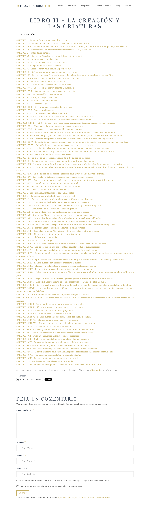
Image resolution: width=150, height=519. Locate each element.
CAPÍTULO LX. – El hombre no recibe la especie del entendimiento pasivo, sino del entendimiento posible (65, 224)
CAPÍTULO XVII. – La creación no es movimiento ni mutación (45, 88)
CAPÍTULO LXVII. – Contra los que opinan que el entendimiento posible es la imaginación (58, 247)
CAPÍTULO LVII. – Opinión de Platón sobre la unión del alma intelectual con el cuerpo (56, 215)
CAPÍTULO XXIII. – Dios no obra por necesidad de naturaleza (44, 107)
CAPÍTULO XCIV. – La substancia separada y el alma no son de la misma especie (53, 342)
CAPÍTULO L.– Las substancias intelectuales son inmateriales (45, 193)
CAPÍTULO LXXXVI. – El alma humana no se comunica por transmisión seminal (53, 317)
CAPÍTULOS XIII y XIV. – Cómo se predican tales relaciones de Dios (47, 78)
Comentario (25, 410)
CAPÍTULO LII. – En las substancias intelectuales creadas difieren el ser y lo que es (54, 199)
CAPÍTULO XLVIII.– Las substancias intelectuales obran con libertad (48, 186)
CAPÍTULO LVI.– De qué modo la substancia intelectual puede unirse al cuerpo (52, 212)
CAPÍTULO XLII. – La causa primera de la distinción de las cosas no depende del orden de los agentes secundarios (69, 164)
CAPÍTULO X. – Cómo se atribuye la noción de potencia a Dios (44, 68)
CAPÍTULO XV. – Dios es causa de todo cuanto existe (40, 81)
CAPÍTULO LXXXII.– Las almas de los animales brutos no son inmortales (50, 304)
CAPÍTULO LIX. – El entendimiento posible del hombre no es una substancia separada (56, 221)
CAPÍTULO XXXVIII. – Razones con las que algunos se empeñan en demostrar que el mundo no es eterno (65, 151)
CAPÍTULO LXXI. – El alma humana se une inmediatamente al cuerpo (48, 262)
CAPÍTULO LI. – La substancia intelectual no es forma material (45, 196)
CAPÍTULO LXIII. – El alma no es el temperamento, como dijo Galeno (48, 234)
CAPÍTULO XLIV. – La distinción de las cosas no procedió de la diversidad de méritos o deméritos (61, 173)
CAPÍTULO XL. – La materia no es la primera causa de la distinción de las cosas (53, 158)
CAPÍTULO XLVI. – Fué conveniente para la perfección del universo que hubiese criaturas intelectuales (64, 180)
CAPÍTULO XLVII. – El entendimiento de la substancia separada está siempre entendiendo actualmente (64, 351)
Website (21, 468)
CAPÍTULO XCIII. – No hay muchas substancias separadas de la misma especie (52, 339)
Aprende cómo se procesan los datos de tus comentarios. (84, 497)
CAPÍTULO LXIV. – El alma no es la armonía (36, 237)
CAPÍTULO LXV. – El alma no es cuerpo (34, 240)
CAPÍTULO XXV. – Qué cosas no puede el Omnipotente (41, 113)
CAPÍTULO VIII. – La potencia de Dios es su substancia (41, 62)
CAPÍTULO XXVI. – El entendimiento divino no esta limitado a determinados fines (55, 116)
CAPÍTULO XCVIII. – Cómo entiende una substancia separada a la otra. (48, 355)
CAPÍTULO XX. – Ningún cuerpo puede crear (37, 97)
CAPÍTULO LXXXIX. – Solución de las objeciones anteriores (44, 326)
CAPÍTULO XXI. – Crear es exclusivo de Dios (36, 100)
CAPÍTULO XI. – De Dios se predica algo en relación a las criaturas (46, 72)
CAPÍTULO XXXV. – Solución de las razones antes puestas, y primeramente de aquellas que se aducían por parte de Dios (72, 142)
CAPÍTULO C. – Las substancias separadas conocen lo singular (45, 361)
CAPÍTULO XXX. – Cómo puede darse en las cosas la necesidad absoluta (49, 126)
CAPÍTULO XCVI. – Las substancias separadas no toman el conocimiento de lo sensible (56, 348)
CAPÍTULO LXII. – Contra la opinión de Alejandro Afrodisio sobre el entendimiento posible (58, 231)
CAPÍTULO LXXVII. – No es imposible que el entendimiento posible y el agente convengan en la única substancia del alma (73, 285)
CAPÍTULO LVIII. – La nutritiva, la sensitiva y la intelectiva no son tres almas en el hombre (58, 218)
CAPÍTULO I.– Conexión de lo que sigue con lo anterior (41, 40)
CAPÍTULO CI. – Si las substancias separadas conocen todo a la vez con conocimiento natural (59, 364)
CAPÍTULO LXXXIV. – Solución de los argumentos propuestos (44, 310)
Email (21, 455)
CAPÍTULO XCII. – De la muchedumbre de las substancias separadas (47, 336)
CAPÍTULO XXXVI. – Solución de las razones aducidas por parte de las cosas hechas (55, 145)
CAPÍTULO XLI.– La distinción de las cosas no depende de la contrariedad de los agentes (57, 161)
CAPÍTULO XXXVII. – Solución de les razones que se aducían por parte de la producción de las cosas (62, 148)
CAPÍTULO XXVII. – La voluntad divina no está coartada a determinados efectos (53, 119)
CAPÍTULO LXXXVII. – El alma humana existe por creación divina (47, 320)
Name (21, 442)
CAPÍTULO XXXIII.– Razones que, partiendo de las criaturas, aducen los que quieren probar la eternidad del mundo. (69, 135)
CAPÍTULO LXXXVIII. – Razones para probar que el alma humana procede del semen (55, 323)
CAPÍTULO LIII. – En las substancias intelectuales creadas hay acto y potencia (52, 202)
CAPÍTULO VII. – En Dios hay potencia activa (37, 59)
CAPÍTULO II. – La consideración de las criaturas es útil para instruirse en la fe (52, 43)
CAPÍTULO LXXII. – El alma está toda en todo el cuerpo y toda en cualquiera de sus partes (57, 266)
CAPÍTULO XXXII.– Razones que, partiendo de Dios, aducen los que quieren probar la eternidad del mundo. (65, 132)
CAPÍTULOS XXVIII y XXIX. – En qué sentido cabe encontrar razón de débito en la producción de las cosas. (66, 123)
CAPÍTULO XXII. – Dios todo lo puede (33, 103)
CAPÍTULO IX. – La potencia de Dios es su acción (38, 65)
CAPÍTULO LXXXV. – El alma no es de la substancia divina (43, 313)
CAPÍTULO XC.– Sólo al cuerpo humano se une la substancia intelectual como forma (55, 329)
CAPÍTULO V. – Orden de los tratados (33, 53)
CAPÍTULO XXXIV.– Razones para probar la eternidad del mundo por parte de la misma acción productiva (65, 138)
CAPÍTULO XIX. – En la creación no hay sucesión (39, 94)
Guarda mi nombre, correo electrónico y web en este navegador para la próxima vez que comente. (64, 480)
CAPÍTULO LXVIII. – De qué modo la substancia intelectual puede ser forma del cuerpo (56, 250)
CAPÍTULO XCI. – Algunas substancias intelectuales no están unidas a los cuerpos (54, 332)
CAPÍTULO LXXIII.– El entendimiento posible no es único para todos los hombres (54, 269)
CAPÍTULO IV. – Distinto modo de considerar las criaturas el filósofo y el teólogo (53, 49)
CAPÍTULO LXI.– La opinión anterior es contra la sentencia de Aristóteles (50, 228)
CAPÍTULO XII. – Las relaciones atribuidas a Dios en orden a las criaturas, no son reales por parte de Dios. (64, 75)
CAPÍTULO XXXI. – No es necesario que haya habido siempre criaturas (49, 129)
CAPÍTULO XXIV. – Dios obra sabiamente (35, 110)
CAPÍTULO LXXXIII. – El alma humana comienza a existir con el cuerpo (49, 307)
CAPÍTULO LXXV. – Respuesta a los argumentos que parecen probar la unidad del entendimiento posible (64, 278)
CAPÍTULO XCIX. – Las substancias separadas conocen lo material (47, 358)
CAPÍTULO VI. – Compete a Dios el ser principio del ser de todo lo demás (49, 56)
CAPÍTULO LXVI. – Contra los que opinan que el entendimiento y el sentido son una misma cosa (61, 243)
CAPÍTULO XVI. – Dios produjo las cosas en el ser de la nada (43, 84)
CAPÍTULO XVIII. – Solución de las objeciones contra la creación (46, 91)
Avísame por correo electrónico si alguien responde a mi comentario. (50, 486)
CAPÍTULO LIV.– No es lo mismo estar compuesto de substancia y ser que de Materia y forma (59, 205)
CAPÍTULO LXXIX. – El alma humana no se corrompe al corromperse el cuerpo (52, 294)
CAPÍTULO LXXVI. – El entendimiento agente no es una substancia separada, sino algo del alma (61, 282)
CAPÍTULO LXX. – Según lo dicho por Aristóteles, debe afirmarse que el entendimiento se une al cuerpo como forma (70, 259)
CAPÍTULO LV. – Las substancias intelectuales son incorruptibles (46, 208)
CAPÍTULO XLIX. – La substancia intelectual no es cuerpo (43, 189)
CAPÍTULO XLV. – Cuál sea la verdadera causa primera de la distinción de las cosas (54, 177)
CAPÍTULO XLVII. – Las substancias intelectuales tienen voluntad (47, 183)
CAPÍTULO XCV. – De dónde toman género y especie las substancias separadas (52, 345)
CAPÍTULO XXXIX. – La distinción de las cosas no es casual (44, 154)
